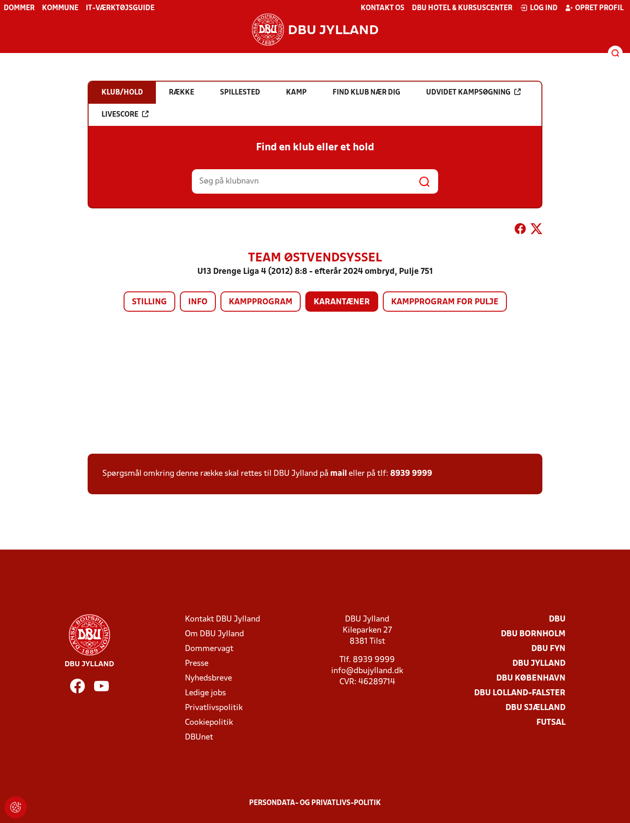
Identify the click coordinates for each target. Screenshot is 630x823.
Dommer (19, 8)
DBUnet (199, 737)
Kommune (60, 8)
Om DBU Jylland (214, 634)
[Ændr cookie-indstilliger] (16, 807)
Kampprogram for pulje (445, 302)
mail (338, 474)
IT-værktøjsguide (120, 8)
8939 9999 (411, 474)
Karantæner (342, 302)
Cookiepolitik (209, 723)
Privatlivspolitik (214, 708)
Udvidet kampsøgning (468, 92)
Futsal (550, 723)
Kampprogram (260, 302)
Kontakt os (382, 8)
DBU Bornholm (533, 634)
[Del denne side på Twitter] (536, 230)
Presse (196, 664)
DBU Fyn (548, 649)
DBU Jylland (538, 664)
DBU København (530, 678)
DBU (557, 619)
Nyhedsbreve (208, 678)
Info (198, 302)
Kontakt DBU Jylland (222, 619)
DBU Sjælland (535, 708)
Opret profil (599, 8)
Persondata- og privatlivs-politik (315, 803)
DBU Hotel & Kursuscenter (462, 8)
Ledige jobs (205, 693)
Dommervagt (209, 649)
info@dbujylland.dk (367, 671)
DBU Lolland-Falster (519, 693)
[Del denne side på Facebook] (520, 230)
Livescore (119, 115)
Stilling (149, 302)
